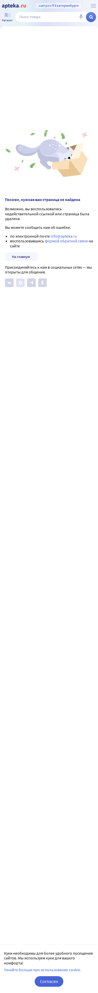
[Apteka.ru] (14, 6)
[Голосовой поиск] (81, 17)
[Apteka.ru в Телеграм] (31, 282)
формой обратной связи (66, 240)
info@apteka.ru (64, 236)
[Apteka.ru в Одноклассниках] (42, 282)
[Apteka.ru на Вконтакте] (9, 282)
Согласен (49, 981)
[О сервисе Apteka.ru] (93, 6)
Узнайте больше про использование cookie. (42, 969)
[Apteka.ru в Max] (20, 282)
